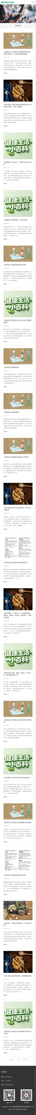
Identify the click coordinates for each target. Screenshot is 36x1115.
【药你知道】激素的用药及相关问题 (14, 875)
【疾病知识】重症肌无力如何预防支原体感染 (17, 822)
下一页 (25, 1059)
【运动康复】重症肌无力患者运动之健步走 (16, 777)
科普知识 (18, 25)
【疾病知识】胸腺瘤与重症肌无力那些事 (16, 457)
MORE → (6, 73)
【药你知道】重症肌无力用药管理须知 (15, 562)
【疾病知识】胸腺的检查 (11, 412)
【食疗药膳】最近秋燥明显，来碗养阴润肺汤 (17, 976)
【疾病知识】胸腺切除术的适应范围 (14, 265)
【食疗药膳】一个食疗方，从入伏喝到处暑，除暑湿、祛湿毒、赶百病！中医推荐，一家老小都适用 (17, 615)
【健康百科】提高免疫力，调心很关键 (15, 220)
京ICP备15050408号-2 (22, 1109)
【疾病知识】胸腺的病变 (11, 367)
